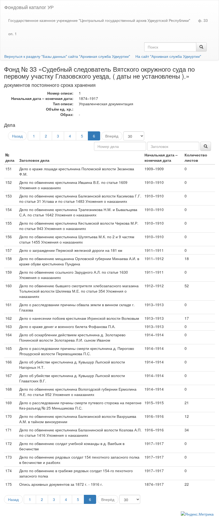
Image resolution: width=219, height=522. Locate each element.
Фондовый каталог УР (29, 6)
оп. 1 (12, 33)
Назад (17, 136)
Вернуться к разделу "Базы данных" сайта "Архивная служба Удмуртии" (67, 56)
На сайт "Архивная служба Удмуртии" (168, 56)
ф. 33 (203, 20)
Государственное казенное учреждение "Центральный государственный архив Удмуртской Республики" (99, 20)
